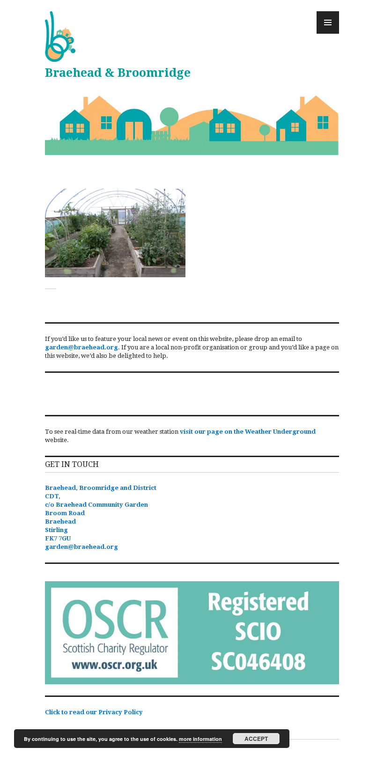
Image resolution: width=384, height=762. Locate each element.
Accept (256, 738)
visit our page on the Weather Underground (248, 431)
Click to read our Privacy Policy (94, 712)
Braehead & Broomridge (118, 73)
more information (200, 738)
